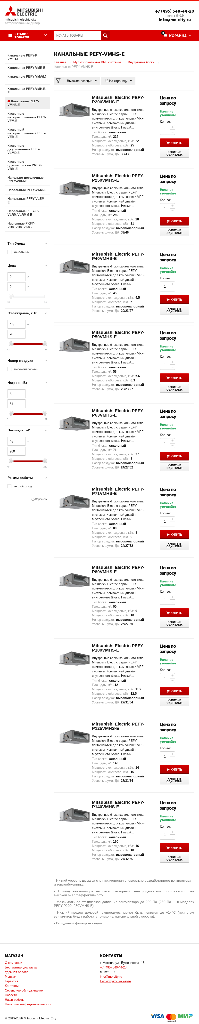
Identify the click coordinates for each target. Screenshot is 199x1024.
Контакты (11, 986)
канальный (21, 252)
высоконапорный (26, 369)
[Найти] (105, 35)
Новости (11, 995)
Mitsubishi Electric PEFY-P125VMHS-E (118, 726)
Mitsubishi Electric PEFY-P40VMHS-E (118, 256)
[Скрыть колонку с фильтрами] (58, 81)
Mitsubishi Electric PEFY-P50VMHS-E (118, 334)
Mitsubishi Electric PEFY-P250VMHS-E (118, 178)
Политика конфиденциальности (28, 1004)
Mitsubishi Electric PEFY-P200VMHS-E (118, 99)
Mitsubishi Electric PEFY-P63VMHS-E (118, 413)
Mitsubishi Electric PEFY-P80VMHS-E (118, 569)
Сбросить (41, 499)
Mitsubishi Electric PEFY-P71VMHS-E (118, 491)
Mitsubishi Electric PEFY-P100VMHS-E (118, 648)
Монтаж (10, 976)
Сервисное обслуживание (24, 990)
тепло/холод (23, 486)
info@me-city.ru (175, 19)
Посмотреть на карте (115, 981)
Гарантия (11, 981)
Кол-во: (165, 121)
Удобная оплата (16, 972)
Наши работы (14, 999)
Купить (176, 143)
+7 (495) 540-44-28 (174, 11)
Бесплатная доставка (21, 967)
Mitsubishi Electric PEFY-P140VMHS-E (118, 804)
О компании (13, 963)
